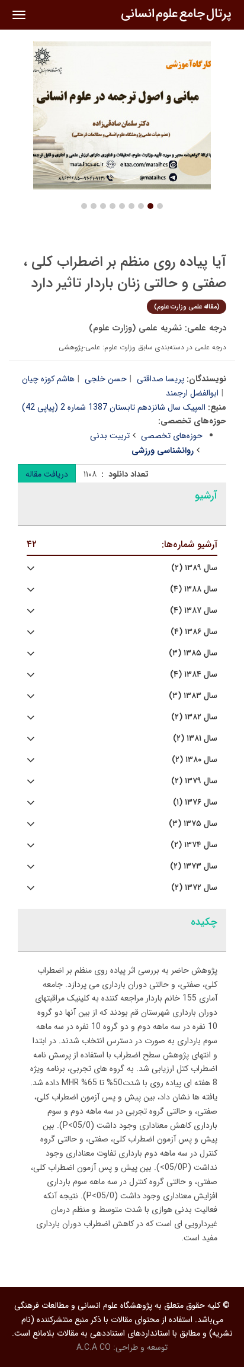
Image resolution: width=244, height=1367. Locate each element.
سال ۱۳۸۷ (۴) (193, 610)
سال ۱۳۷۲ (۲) (194, 888)
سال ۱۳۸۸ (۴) (193, 589)
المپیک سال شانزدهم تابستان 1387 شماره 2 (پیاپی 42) (114, 407)
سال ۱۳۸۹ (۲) (194, 568)
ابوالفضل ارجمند (192, 393)
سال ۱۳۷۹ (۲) (194, 781)
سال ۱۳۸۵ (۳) (193, 653)
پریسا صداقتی (160, 378)
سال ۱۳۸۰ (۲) (194, 760)
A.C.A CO (93, 1347)
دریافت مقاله (46, 474)
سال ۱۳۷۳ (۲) (193, 866)
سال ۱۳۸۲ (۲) (194, 717)
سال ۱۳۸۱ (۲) (195, 738)
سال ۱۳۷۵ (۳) (193, 824)
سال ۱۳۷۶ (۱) (195, 802)
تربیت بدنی (110, 435)
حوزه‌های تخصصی (172, 435)
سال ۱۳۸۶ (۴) (194, 632)
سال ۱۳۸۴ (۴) (193, 674)
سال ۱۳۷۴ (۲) (194, 845)
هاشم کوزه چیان (48, 378)
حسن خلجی (106, 378)
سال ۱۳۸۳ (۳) (193, 696)
